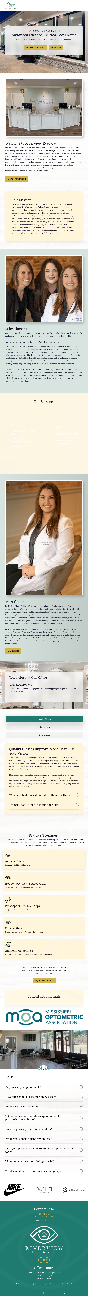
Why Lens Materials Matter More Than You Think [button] (39, 795)
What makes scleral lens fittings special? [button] (29, 1161)
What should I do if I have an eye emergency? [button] (33, 1171)
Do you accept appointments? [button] (23, 1087)
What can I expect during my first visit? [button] (29, 1138)
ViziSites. (49, 1284)
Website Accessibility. (68, 1284)
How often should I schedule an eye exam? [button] (31, 1096)
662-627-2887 (47, 1220)
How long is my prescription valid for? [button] (28, 1129)
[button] (81, 5)
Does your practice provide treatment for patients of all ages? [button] (39, 1150)
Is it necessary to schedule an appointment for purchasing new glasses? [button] (33, 1117)
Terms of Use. (57, 1284)
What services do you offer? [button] (22, 1106)
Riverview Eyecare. (24, 1284)
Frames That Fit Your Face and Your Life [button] (33, 804)
